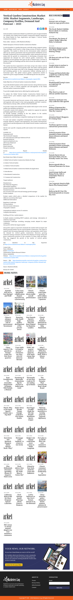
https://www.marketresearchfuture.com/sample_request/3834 (22, 79)
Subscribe (59, 587)
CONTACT (26, 9)
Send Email (10, 250)
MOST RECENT (13, 9)
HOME (6, 9)
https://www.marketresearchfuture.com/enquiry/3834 (20, 244)
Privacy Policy (36, 582)
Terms (34, 580)
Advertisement (36, 585)
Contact (34, 587)
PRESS (20, 9)
